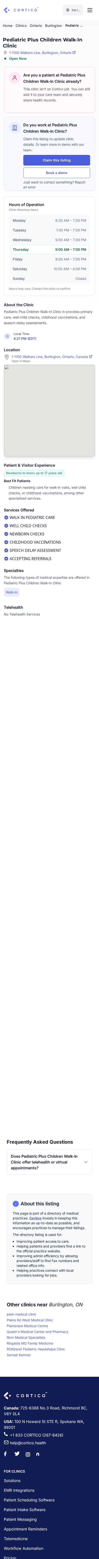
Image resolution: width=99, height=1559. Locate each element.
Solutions (12, 1480)
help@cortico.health (28, 1442)
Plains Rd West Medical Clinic (30, 1320)
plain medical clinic (21, 1314)
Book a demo (57, 173)
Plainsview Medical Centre (27, 1326)
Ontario (36, 25)
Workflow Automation (23, 1548)
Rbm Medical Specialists (26, 1337)
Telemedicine (16, 1538)
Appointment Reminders (25, 1529)
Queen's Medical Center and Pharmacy (37, 1332)
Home (7, 25)
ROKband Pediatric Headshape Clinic (36, 1349)
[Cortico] (21, 10)
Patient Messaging (20, 1519)
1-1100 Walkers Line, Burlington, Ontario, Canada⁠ (50, 357)
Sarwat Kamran (19, 1355)
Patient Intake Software (24, 1509)
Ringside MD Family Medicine (30, 1343)
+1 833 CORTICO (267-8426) (36, 1435)
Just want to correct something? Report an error (54, 184)
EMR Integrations (19, 1490)
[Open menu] (90, 10)
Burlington (53, 25)
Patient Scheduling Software (29, 1500)
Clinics (21, 25)
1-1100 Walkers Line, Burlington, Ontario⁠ (40, 53)
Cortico (35, 1218)
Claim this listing (57, 160)
